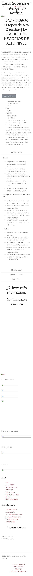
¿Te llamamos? (5, 2)
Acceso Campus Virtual (7, 12)
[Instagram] (14, 548)
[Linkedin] (9, 548)
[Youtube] (19, 548)
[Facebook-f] (4, 548)
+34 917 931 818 (7, 541)
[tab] (16, 152)
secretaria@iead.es (7, 532)
